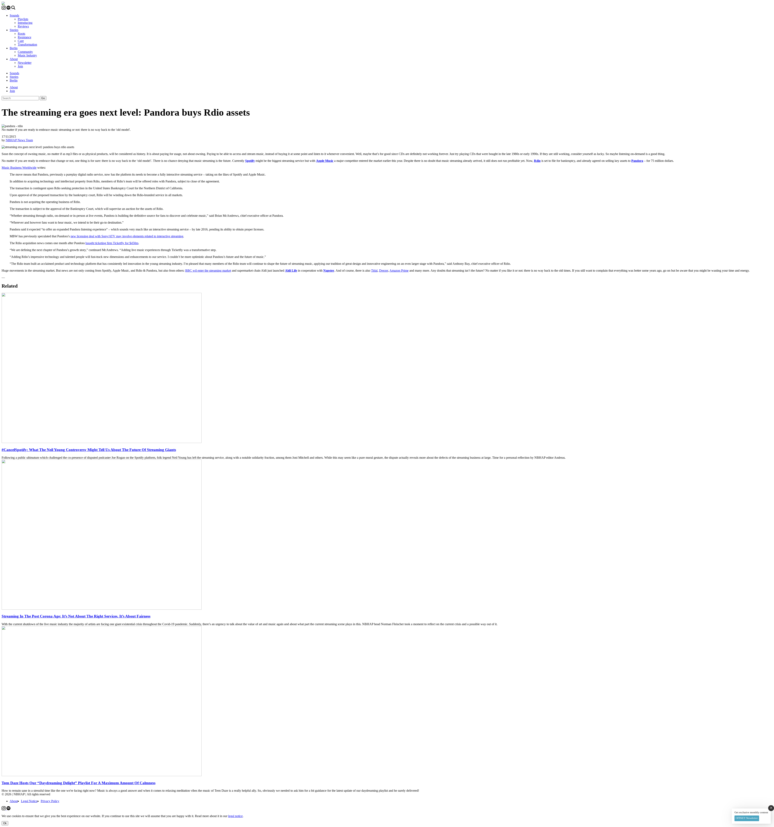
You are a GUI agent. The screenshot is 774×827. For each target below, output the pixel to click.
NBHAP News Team (19, 140)
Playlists (23, 19)
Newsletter (24, 62)
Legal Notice (29, 801)
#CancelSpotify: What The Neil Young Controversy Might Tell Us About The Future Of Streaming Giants (89, 450)
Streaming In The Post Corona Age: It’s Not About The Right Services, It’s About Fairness (76, 616)
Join (20, 66)
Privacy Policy (50, 801)
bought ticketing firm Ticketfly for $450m (111, 243)
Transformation (27, 44)
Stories (14, 30)
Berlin (14, 48)
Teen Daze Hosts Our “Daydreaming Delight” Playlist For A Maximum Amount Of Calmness (78, 783)
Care (21, 41)
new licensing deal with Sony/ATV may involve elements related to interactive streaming (127, 236)
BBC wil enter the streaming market (208, 270)
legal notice (235, 816)
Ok (5, 823)
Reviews (23, 26)
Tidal (374, 270)
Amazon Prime (399, 270)
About (14, 59)
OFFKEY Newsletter (747, 818)
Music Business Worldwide (19, 167)
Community (25, 51)
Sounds (14, 15)
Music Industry (27, 55)
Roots (21, 33)
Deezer (383, 270)
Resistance (24, 37)
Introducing (25, 22)
